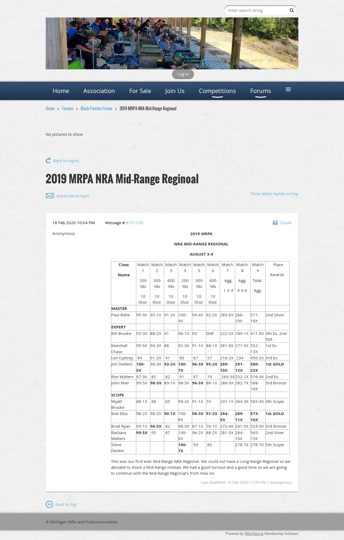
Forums (67, 108)
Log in (183, 74)
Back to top (65, 504)
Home (50, 108)
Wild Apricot (254, 534)
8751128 (134, 222)
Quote (286, 222)
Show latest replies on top (274, 193)
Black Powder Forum (96, 108)
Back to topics (66, 160)
